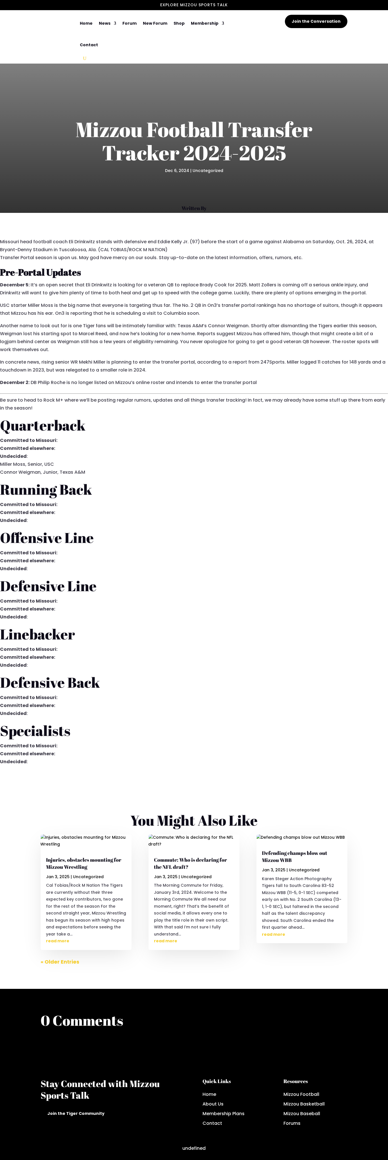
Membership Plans (224, 1113)
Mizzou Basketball (304, 1104)
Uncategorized (208, 170)
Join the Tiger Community (76, 1113)
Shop (179, 23)
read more (57, 941)
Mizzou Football (301, 1094)
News (104, 23)
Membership (204, 23)
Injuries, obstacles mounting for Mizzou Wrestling (83, 863)
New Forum (155, 23)
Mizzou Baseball (301, 1113)
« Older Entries (60, 961)
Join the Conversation (316, 21)
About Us (213, 1104)
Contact (89, 45)
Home (86, 23)
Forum (129, 23)
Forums (292, 1123)
